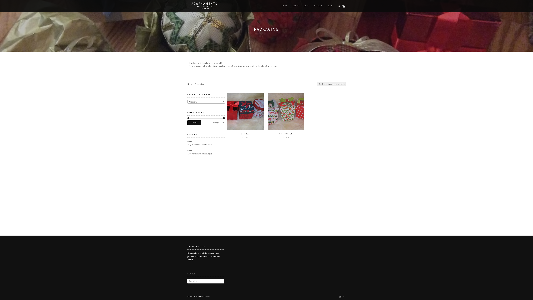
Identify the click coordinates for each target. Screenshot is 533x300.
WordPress (206, 296)
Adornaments (204, 3)
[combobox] (206, 102)
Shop (306, 6)
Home (285, 6)
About (296, 6)
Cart (330, 6)
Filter (194, 123)
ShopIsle (190, 296)
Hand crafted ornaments (204, 8)
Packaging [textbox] (205, 102)
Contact (318, 6)
